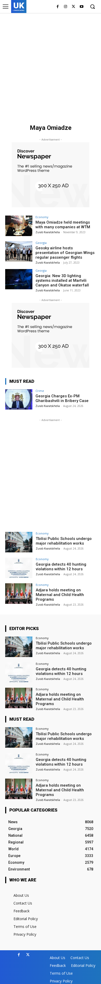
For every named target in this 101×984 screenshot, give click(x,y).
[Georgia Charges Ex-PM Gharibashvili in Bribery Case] (18, 399)
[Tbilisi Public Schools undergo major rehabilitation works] (18, 542)
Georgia (41, 242)
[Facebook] (58, 7)
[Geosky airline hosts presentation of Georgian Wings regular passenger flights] (18, 251)
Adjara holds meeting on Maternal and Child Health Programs (60, 595)
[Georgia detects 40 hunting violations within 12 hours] (18, 568)
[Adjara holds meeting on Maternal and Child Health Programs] (18, 593)
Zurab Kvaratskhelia (47, 232)
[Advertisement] (50, 66)
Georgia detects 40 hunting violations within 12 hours (61, 566)
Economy (41, 217)
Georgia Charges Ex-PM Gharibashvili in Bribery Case (62, 398)
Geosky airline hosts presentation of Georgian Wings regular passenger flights (65, 253)
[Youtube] (81, 7)
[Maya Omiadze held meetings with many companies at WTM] (18, 226)
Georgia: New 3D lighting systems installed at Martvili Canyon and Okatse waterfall (62, 280)
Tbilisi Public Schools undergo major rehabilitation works (64, 541)
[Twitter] (73, 7)
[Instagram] (66, 7)
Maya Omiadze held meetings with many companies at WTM (62, 224)
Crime (39, 390)
